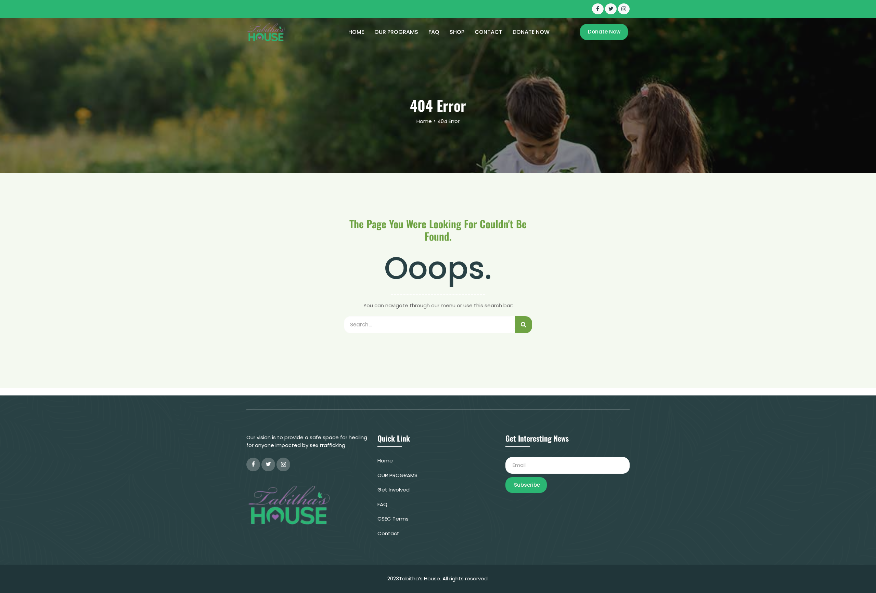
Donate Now (531, 32)
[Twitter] (611, 8)
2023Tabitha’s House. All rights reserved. (438, 578)
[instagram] (283, 464)
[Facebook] (598, 8)
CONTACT (488, 32)
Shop (457, 32)
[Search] (523, 324)
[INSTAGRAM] (624, 8)
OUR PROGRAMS (396, 32)
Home (356, 32)
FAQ (433, 32)
